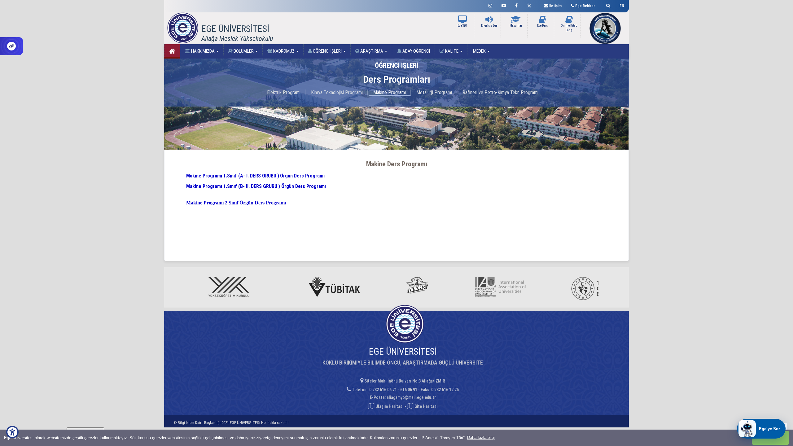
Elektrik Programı (283, 92)
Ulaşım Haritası (389, 406)
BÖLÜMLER (244, 51)
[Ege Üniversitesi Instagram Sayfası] (490, 5)
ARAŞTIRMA (371, 51)
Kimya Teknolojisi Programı (337, 92)
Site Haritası (426, 406)
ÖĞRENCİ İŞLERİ (327, 51)
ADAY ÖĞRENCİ (415, 51)
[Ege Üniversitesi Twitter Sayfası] (530, 5)
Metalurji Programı (434, 92)
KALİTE (451, 51)
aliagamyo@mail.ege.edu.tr (411, 397)
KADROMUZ (284, 51)
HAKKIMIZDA (203, 51)
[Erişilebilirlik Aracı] (12, 432)
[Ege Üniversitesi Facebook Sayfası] (516, 5)
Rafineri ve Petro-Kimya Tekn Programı (500, 92)
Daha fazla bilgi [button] (481, 437)
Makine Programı (389, 92)
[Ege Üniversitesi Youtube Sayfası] (503, 5)
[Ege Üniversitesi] (607, 5)
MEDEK (479, 51)
